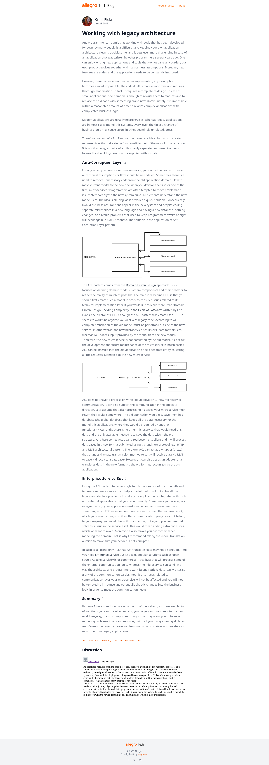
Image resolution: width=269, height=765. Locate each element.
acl (141, 640)
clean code (128, 640)
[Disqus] (134, 695)
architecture (91, 640)
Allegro (138, 751)
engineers (143, 754)
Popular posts (166, 5)
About (181, 5)
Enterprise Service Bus (110, 555)
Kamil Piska (104, 19)
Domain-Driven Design (141, 285)
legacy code (110, 640)
